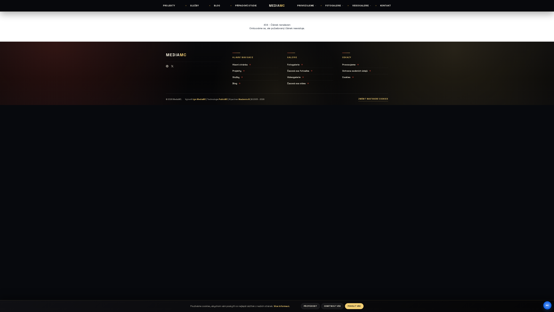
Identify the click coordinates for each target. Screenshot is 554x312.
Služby (235, 77)
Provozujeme (348, 64)
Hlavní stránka (240, 64)
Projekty (236, 70)
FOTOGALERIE (333, 5)
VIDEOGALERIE (360, 5)
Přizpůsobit (310, 306)
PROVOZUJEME (305, 5)
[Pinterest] (167, 66)
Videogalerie (294, 77)
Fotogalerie (293, 64)
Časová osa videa (296, 83)
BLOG (217, 5)
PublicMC (223, 99)
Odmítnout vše (332, 306)
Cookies (346, 77)
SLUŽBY (194, 5)
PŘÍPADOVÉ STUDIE (246, 5)
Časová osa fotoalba (298, 70)
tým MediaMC (199, 99)
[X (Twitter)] (172, 66)
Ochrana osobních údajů (355, 70)
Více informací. (282, 306)
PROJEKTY (169, 5)
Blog (234, 83)
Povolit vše (354, 306)
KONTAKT (385, 5)
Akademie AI (244, 99)
